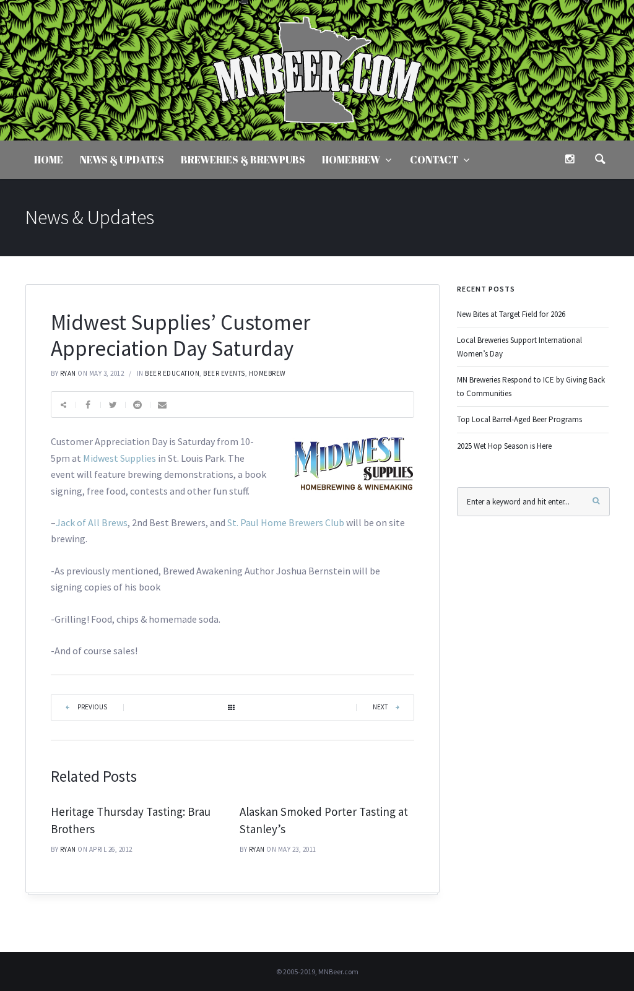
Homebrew (351, 160)
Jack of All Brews (92, 522)
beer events (224, 373)
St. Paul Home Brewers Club (285, 522)
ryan (68, 373)
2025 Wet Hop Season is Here (504, 446)
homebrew (267, 373)
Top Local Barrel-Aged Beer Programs (519, 419)
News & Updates (122, 160)
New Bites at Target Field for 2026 (511, 314)
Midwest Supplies (119, 458)
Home (48, 160)
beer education (172, 373)
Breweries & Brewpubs (243, 160)
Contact (434, 160)
